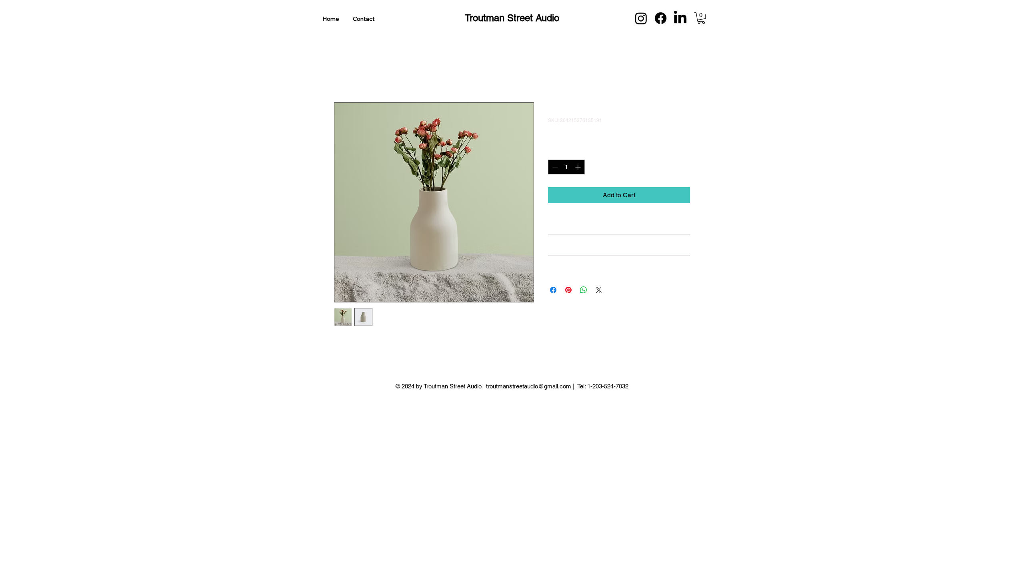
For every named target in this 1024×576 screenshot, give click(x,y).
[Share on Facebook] (553, 290)
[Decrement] (554, 167)
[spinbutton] (566, 167)
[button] (701, 18)
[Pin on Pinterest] (568, 290)
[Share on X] (599, 290)
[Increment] (579, 167)
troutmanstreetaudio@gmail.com (528, 386)
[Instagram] (641, 18)
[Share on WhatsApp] (583, 290)
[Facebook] (660, 18)
